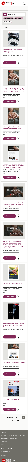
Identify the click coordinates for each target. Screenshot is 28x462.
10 (12, 420)
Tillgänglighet (4, 441)
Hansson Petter (13, 287)
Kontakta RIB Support (5, 451)
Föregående (9, 417)
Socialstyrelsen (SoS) (7, 94)
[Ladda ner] (18, 62)
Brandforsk (5, 290)
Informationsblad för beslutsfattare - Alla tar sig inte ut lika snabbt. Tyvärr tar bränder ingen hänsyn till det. (13, 165)
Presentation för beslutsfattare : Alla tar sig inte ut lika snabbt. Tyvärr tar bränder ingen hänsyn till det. (13, 204)
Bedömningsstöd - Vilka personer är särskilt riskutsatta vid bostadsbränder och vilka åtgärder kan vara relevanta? (14, 89)
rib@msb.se (3, 455)
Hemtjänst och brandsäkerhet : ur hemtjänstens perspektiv (12, 284)
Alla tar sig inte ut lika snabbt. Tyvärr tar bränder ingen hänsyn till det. (13, 127)
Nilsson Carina (6, 287)
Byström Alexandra (7, 288)
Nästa (18, 420)
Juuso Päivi (20, 287)
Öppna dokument (10, 63)
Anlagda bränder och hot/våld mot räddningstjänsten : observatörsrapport (12, 51)
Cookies (2, 444)
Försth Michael (15, 288)
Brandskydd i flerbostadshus (11, 399)
